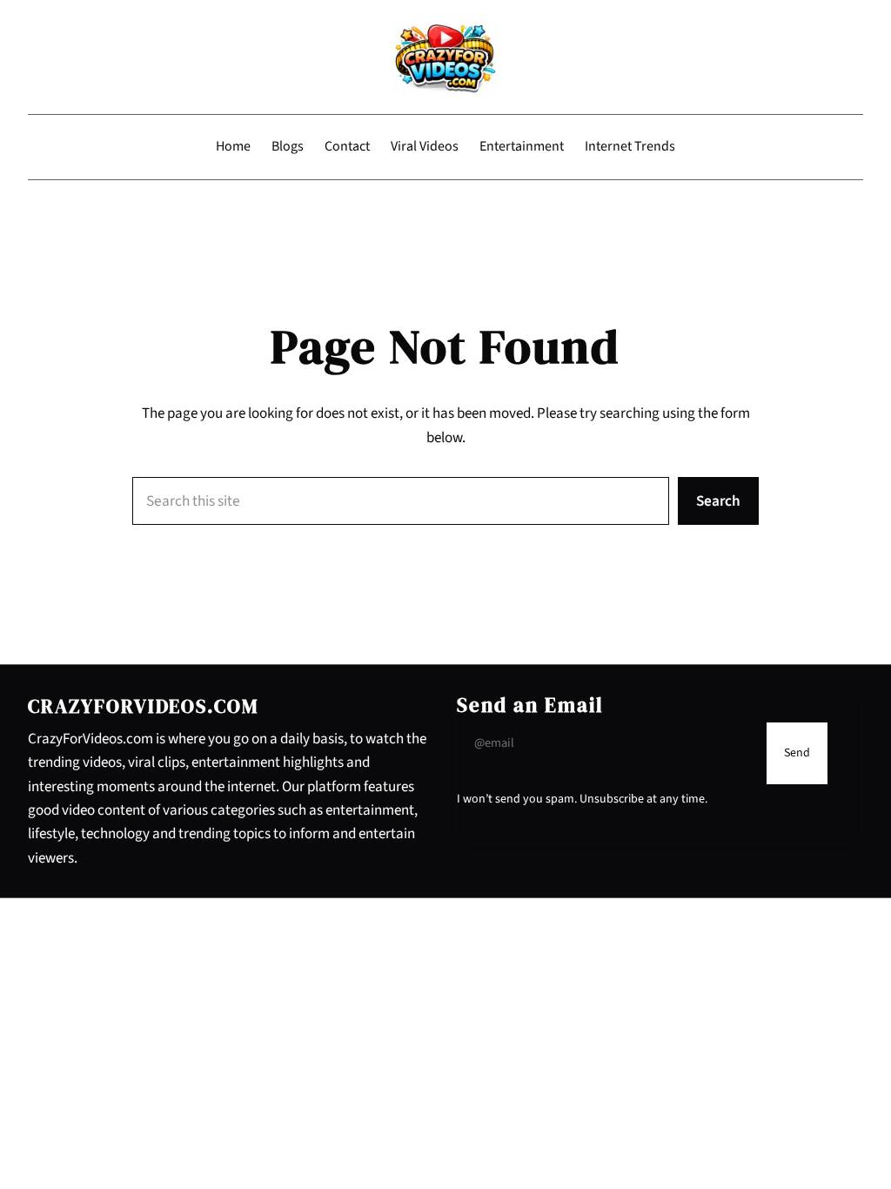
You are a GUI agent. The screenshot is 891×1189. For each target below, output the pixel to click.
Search (718, 501)
